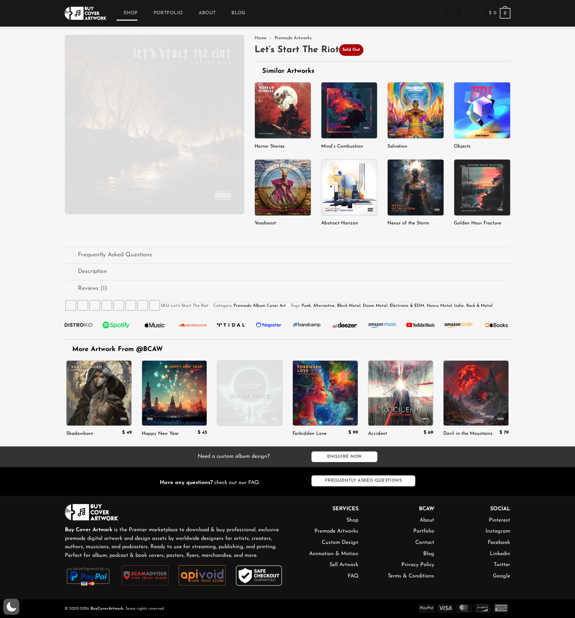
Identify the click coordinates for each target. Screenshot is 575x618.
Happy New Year (160, 433)
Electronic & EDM (407, 306)
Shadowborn (79, 433)
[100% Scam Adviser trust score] (145, 575)
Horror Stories (270, 146)
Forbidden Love (309, 433)
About (207, 13)
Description (92, 271)
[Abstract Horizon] (349, 187)
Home (261, 38)
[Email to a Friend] (106, 305)
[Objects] (482, 110)
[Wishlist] (472, 13)
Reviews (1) (92, 288)
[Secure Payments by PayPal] (88, 575)
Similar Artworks (287, 71)
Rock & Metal (479, 306)
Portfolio (168, 13)
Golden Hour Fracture (477, 223)
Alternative (324, 306)
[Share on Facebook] (70, 305)
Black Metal (348, 306)
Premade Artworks (293, 38)
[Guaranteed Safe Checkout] (259, 575)
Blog (238, 13)
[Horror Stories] (283, 110)
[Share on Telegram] (154, 305)
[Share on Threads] (94, 305)
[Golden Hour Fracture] (482, 187)
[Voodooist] (283, 187)
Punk (306, 306)
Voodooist (265, 223)
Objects (462, 146)
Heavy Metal (439, 306)
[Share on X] (82, 305)
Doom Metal (375, 306)
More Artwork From (117, 349)
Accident (377, 433)
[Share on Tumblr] (142, 305)
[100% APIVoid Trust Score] (202, 575)
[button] (432, 13)
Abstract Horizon (339, 223)
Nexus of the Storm (408, 223)
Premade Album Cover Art (260, 306)
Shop (130, 13)
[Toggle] (71, 256)
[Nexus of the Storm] (416, 187)
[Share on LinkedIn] (130, 305)
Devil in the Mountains (467, 433)
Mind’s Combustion (342, 146)
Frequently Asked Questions (115, 255)
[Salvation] (416, 110)
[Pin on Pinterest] (118, 305)
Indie (459, 306)
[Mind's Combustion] (349, 110)
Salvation (397, 146)
